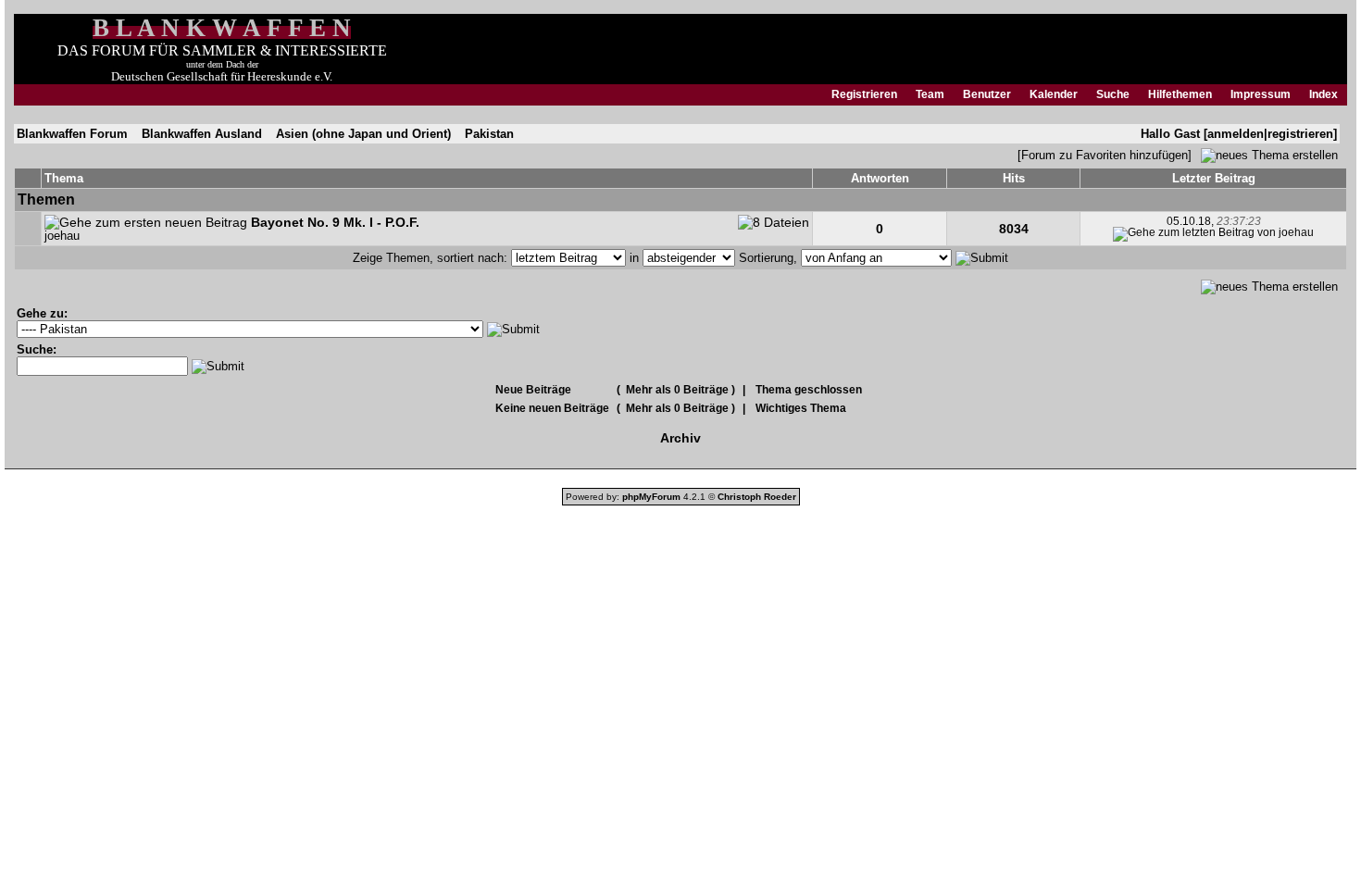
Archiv (680, 437)
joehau (62, 236)
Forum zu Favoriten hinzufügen (1104, 155)
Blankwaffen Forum (72, 134)
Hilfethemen (1180, 94)
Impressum (1260, 94)
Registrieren (864, 94)
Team (930, 94)
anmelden (1235, 134)
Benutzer (987, 94)
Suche (1113, 94)
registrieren (1300, 134)
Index (1323, 94)
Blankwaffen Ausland (202, 134)
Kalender (1054, 94)
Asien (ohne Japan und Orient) (363, 134)
